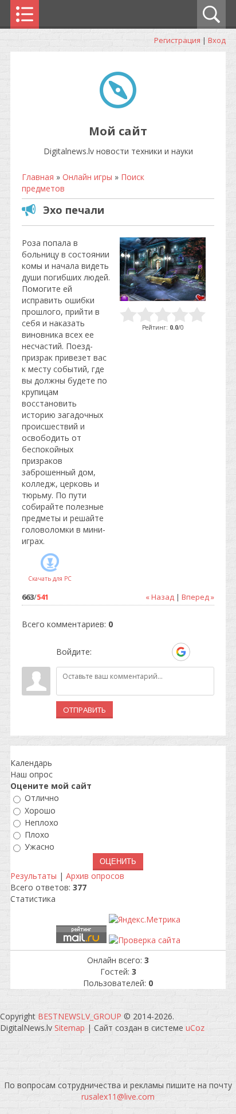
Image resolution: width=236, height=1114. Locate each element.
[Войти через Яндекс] (161, 651)
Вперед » (198, 597)
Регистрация (177, 40)
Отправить (84, 710)
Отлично (42, 798)
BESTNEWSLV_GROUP (79, 1016)
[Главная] (118, 105)
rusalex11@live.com (118, 1096)
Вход (217, 40)
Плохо (37, 834)
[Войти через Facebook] (141, 651)
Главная (38, 176)
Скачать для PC (50, 578)
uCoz (195, 1027)
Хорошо (40, 810)
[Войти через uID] (102, 651)
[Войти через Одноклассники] (201, 651)
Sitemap (69, 1027)
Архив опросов (95, 875)
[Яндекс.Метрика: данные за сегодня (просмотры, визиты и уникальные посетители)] (144, 919)
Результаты (33, 875)
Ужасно (39, 847)
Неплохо (41, 822)
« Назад (159, 597)
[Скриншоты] (163, 269)
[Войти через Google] (181, 652)
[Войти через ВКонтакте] (122, 651)
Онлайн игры (87, 176)
